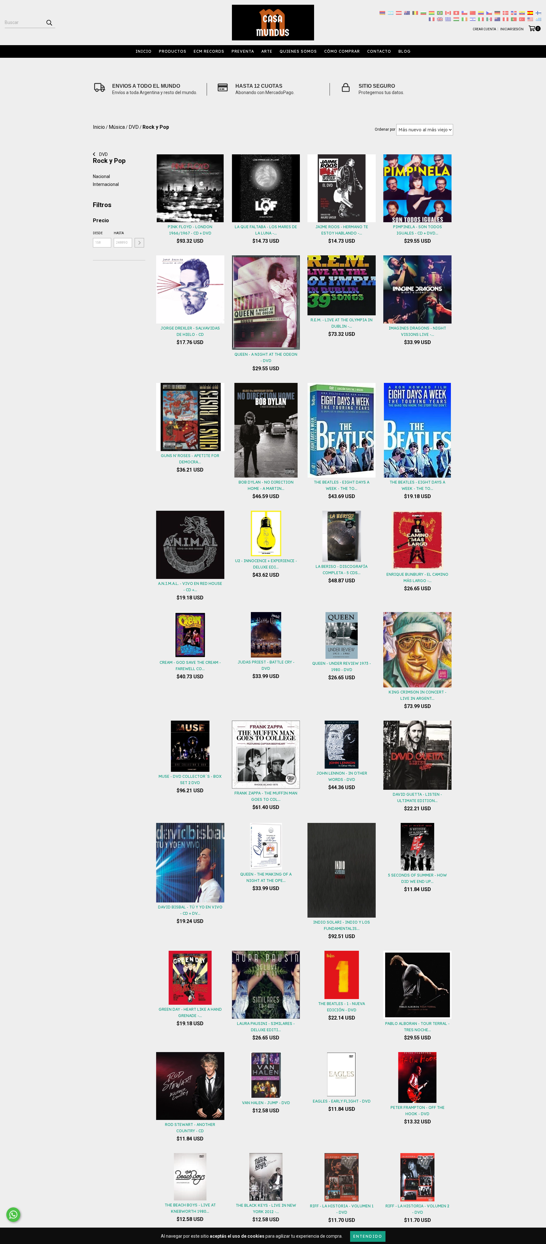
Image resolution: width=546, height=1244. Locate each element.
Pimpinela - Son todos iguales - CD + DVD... (417, 229)
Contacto (379, 51)
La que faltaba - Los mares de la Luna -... (266, 229)
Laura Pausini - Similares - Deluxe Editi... (266, 1026)
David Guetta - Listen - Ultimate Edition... (417, 797)
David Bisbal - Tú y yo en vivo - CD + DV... (190, 910)
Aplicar (139, 242)
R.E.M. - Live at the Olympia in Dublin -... (342, 323)
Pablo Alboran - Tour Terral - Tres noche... (417, 1026)
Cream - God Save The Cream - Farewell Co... (190, 665)
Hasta (119, 233)
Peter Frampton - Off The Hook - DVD (418, 1110)
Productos (172, 51)
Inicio (144, 51)
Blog (404, 51)
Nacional (101, 176)
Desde (98, 233)
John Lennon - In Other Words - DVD (341, 776)
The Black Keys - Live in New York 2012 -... (266, 1208)
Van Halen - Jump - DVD (266, 1102)
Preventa (243, 51)
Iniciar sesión (512, 29)
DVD (103, 154)
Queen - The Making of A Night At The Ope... (266, 877)
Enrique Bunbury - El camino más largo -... (417, 577)
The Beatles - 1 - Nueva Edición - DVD (341, 1006)
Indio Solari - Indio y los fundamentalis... (341, 925)
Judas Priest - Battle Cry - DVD (266, 665)
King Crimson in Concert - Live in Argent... (417, 695)
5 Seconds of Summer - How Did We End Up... (417, 878)
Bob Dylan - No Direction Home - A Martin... (266, 485)
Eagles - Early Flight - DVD (342, 1101)
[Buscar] (49, 22)
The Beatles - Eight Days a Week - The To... (341, 485)
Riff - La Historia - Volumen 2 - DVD (417, 1209)
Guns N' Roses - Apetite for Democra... (190, 458)
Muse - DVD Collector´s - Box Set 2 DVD (190, 779)
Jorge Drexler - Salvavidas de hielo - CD (190, 331)
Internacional (106, 184)
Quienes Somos (298, 51)
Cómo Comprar (342, 51)
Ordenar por (385, 129)
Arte (266, 51)
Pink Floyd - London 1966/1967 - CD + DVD (190, 229)
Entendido (367, 1236)
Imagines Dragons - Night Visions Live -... (417, 331)
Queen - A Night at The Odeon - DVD (265, 357)
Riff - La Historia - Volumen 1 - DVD (341, 1209)
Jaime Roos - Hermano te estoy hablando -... (341, 229)
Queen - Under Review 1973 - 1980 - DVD (341, 666)
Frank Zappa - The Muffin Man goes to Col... (265, 796)
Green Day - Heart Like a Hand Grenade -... (190, 1012)
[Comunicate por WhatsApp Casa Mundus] (13, 1214)
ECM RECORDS (209, 51)
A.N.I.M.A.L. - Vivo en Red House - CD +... (190, 586)
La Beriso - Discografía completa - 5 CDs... (341, 569)
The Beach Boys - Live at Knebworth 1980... (190, 1208)
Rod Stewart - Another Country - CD (190, 1127)
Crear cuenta (484, 29)
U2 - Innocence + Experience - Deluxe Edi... (266, 563)
